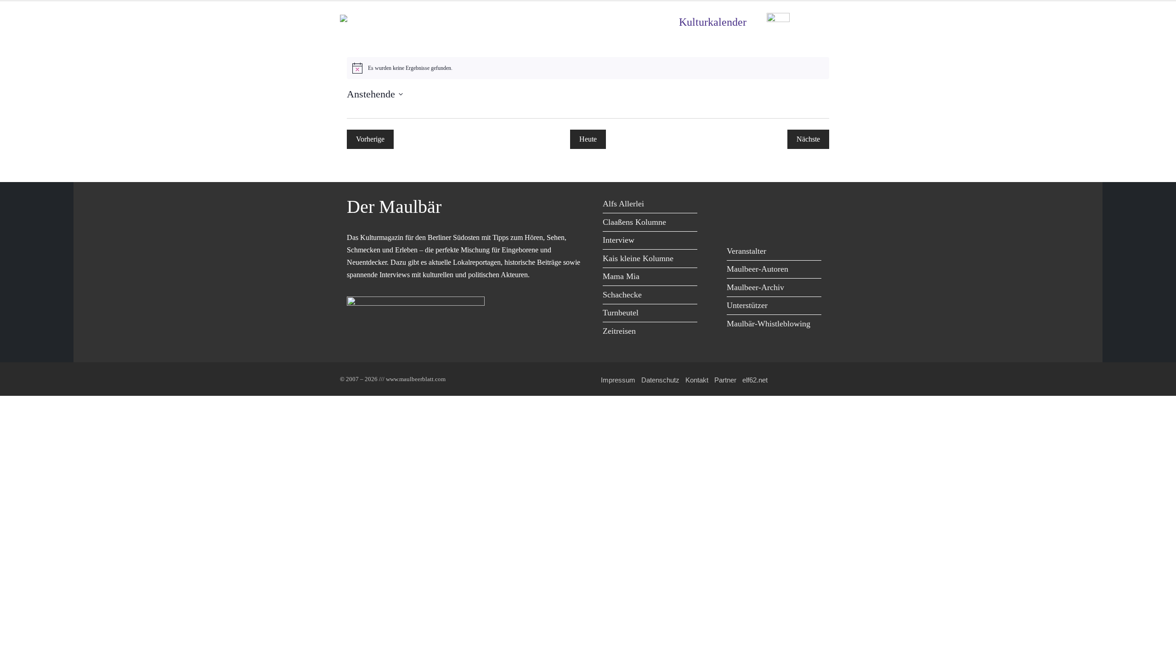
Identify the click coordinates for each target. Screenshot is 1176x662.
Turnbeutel (621, 312)
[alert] (588, 68)
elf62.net (755, 380)
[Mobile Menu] (825, 22)
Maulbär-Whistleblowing (768, 323)
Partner (725, 380)
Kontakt (696, 380)
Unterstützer (747, 305)
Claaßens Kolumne (634, 222)
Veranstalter (746, 251)
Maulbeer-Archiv (755, 287)
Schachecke (622, 294)
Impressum (618, 380)
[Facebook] (736, 205)
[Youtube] (777, 205)
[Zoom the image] (778, 19)
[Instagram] (798, 205)
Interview (618, 240)
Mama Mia (621, 276)
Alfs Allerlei (623, 203)
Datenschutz (660, 380)
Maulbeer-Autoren (757, 269)
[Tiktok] (736, 224)
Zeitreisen (619, 331)
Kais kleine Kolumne (638, 258)
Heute (588, 139)
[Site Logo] (393, 22)
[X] (756, 205)
